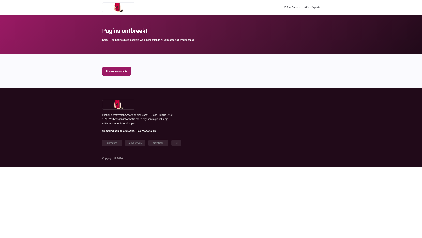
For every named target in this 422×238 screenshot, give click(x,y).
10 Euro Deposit (311, 7)
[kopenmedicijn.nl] (118, 7)
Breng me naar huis (116, 71)
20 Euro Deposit (292, 7)
